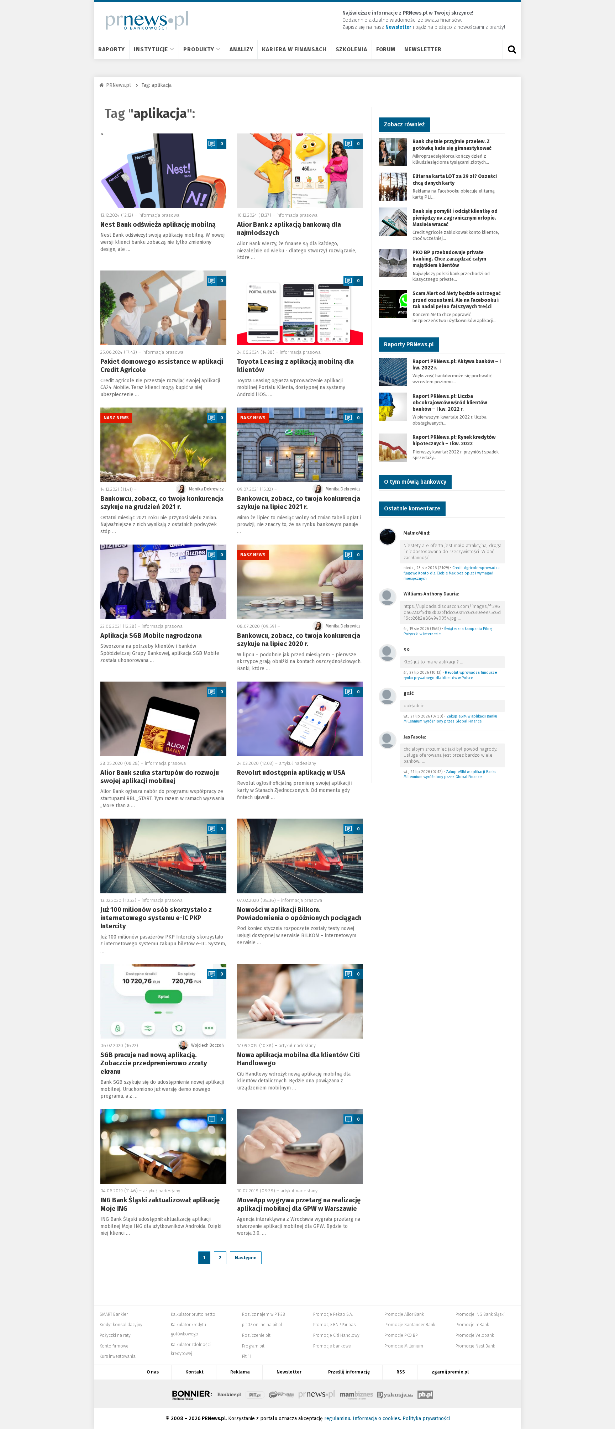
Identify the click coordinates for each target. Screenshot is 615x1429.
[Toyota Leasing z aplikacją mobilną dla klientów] (300, 307)
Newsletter (423, 49)
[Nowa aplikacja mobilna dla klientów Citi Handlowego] (300, 1001)
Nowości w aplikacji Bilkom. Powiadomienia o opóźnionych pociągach (299, 914)
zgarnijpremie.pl (450, 1372)
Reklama (240, 1372)
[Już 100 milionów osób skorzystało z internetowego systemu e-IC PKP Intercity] (163, 856)
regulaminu (337, 1418)
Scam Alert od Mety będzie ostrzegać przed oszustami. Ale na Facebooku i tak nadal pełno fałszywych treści (456, 299)
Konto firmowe (114, 1346)
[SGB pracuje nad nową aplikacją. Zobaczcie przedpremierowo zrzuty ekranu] (163, 1001)
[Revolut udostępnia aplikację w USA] (300, 719)
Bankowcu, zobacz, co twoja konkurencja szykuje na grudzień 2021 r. (162, 503)
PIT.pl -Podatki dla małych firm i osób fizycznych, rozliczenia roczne (255, 1393)
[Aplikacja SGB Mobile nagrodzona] (163, 582)
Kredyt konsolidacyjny (121, 1324)
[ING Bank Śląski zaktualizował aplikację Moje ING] (163, 1146)
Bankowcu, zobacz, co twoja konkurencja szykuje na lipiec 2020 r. (298, 640)
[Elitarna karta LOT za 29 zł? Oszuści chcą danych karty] (393, 186)
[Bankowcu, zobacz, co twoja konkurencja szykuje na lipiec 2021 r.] (300, 445)
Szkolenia (351, 49)
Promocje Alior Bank (404, 1314)
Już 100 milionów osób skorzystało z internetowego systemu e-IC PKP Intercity (156, 918)
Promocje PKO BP (400, 1335)
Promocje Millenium (403, 1346)
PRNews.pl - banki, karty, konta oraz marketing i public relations (317, 1393)
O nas (153, 1372)
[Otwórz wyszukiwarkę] (512, 49)
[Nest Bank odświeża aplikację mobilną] (163, 170)
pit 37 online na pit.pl (262, 1324)
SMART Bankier (114, 1314)
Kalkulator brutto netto (193, 1314)
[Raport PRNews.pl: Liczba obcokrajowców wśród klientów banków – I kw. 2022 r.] (393, 406)
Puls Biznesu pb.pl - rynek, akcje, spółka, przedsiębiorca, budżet (425, 1393)
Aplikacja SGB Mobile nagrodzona (151, 636)
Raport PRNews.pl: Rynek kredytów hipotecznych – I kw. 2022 (453, 440)
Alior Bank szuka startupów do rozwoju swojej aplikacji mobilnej (159, 777)
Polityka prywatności (426, 1418)
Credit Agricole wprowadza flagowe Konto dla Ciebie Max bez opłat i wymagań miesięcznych (452, 573)
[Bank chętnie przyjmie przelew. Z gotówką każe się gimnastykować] (393, 151)
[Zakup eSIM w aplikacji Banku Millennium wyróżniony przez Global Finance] (387, 696)
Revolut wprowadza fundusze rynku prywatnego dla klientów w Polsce (450, 675)
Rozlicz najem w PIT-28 (263, 1314)
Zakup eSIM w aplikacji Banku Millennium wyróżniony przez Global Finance (450, 719)
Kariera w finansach (294, 49)
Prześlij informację (349, 1372)
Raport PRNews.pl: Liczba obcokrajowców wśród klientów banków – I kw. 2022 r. (449, 402)
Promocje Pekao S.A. (333, 1314)
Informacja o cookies (376, 1418)
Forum (386, 49)
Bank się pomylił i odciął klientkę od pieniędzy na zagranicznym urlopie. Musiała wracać (455, 217)
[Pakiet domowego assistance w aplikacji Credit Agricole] (163, 307)
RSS (400, 1372)
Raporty (111, 49)
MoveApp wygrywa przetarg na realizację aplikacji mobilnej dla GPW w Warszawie (299, 1204)
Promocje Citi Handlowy (336, 1335)
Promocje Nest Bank (475, 1346)
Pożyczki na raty (115, 1335)
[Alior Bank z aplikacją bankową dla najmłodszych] (300, 170)
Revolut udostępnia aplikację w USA (291, 773)
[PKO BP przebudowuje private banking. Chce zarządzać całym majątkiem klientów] (393, 262)
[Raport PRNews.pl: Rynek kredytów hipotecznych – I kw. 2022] (393, 447)
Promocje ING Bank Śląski (480, 1314)
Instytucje (151, 49)
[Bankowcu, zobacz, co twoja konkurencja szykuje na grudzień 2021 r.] (163, 445)
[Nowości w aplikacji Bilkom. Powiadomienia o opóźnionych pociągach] (300, 856)
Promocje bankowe (332, 1346)
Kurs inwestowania (118, 1356)
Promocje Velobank (475, 1335)
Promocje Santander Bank (409, 1324)
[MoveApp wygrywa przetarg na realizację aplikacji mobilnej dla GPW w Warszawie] (300, 1146)
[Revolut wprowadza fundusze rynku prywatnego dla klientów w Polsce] (387, 652)
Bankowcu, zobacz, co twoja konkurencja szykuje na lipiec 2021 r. (298, 503)
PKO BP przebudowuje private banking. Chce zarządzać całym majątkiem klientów (449, 258)
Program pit (253, 1346)
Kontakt (194, 1372)
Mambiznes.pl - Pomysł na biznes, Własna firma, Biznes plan (356, 1393)
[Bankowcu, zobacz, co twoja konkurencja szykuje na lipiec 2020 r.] (300, 582)
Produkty (198, 49)
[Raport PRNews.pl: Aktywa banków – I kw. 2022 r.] (393, 371)
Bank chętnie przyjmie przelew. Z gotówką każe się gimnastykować (452, 144)
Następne (246, 1257)
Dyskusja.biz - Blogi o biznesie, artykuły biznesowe (395, 1393)
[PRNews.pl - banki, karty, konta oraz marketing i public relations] (143, 20)
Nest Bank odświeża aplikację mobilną (158, 224)
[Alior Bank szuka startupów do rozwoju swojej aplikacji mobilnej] (163, 719)
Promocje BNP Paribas (334, 1324)
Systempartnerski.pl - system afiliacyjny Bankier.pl (281, 1393)
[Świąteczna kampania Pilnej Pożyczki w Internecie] (387, 596)
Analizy (241, 49)
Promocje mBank (472, 1324)
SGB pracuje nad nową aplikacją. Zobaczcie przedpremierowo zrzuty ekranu (153, 1063)
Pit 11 (246, 1356)
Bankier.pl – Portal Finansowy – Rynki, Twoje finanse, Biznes (229, 1393)
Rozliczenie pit (256, 1335)
